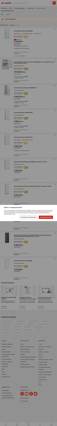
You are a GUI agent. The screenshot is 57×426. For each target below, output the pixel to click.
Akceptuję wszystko (46, 217)
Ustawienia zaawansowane (28, 217)
